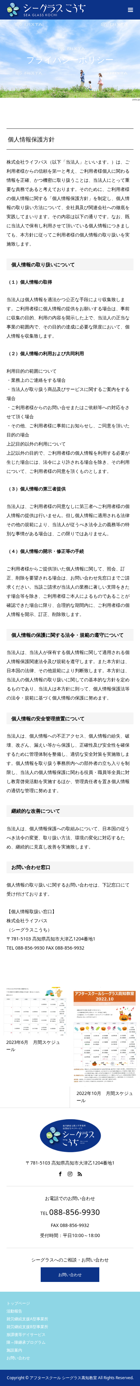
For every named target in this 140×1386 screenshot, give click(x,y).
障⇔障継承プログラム (26, 1342)
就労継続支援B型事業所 (27, 1326)
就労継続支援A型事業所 (27, 1319)
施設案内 (14, 1350)
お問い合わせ (70, 1274)
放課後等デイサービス (26, 1334)
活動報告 (14, 1311)
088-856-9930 (74, 1211)
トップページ (18, 1303)
